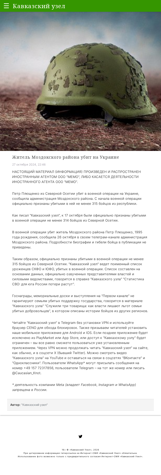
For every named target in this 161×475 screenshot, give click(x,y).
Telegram (68, 323)
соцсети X (47, 353)
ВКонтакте (132, 358)
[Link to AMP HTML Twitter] (80, 437)
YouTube (56, 358)
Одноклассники (26, 363)
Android (75, 333)
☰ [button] (6, 6)
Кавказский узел (45, 215)
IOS (89, 333)
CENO (31, 328)
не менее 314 (58, 220)
